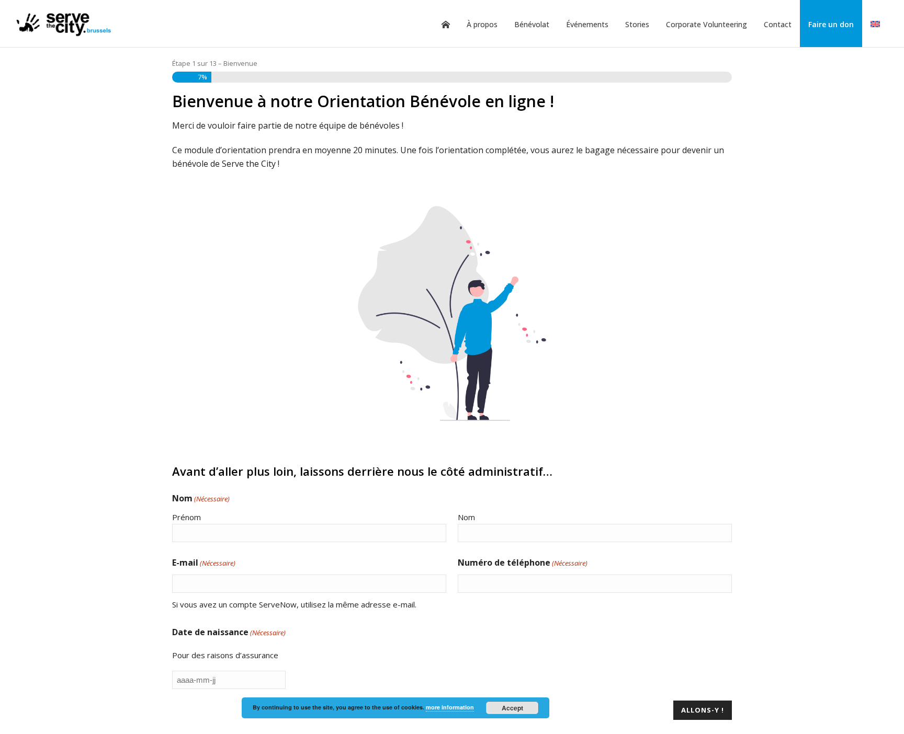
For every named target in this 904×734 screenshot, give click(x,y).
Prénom (186, 517)
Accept (512, 708)
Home (445, 24)
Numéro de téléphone (522, 562)
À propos (482, 24)
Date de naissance (229, 632)
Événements (587, 24)
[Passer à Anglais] (875, 24)
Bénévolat (531, 24)
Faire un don (831, 24)
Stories (637, 24)
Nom (466, 517)
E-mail (203, 562)
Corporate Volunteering (706, 24)
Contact (778, 24)
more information (450, 707)
